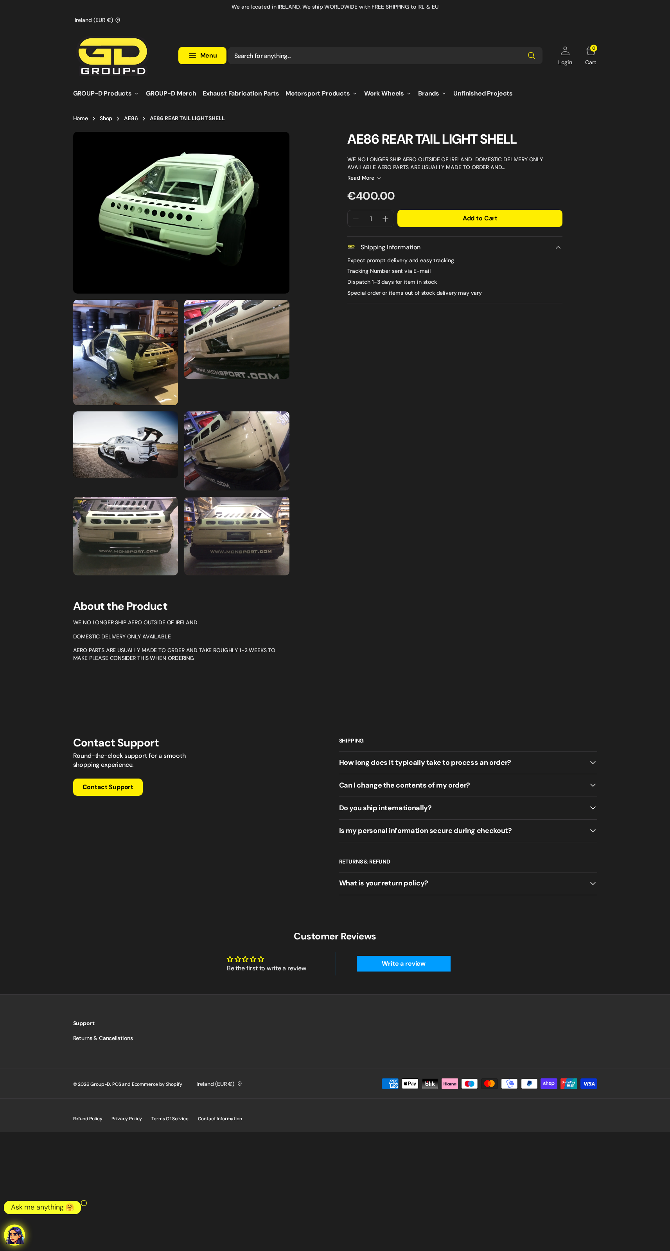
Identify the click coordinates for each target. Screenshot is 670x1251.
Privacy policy (126, 1119)
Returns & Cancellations (103, 1038)
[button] (565, 56)
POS (116, 1084)
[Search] (531, 55)
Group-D (100, 1084)
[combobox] (385, 55)
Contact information (220, 1119)
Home (80, 118)
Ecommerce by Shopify (157, 1084)
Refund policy (87, 1119)
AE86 (131, 118)
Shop (106, 118)
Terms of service (169, 1119)
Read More (360, 178)
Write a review (404, 963)
